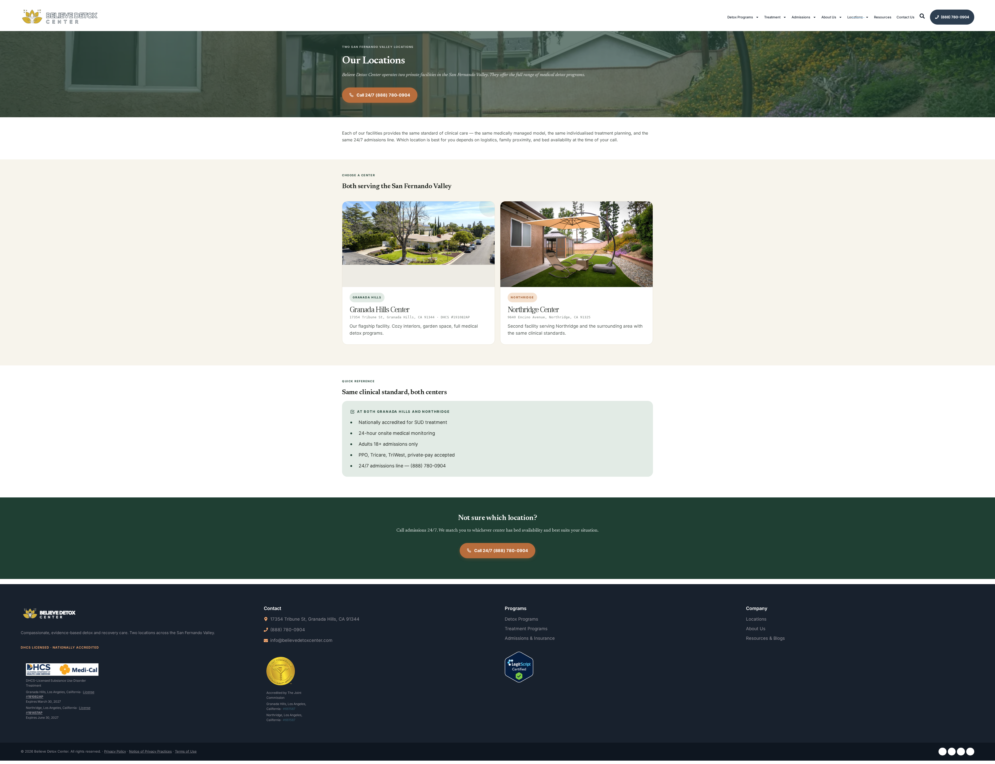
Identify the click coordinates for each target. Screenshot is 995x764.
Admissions (801, 17)
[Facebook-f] (943, 752)
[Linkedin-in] (961, 752)
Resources (882, 17)
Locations (855, 17)
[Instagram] (952, 752)
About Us (828, 17)
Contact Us (905, 17)
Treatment (772, 17)
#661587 (289, 709)
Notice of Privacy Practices (150, 751)
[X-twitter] (970, 752)
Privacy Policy (115, 751)
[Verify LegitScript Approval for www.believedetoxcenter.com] (519, 668)
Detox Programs (740, 17)
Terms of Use (186, 751)
